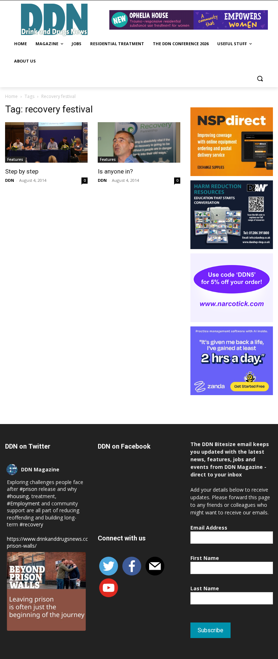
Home (11, 96)
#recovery (31, 524)
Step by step (21, 171)
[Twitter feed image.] (46, 591)
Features (15, 159)
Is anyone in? (115, 171)
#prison (28, 488)
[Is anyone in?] (139, 142)
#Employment (23, 503)
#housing (18, 496)
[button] (259, 78)
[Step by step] (46, 142)
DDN (9, 180)
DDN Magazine (40, 469)
